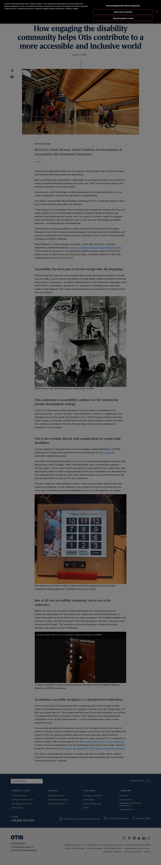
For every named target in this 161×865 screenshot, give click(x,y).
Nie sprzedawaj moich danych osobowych (123, 6)
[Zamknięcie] (157, 11)
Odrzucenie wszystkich (123, 12)
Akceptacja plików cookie (123, 18)
